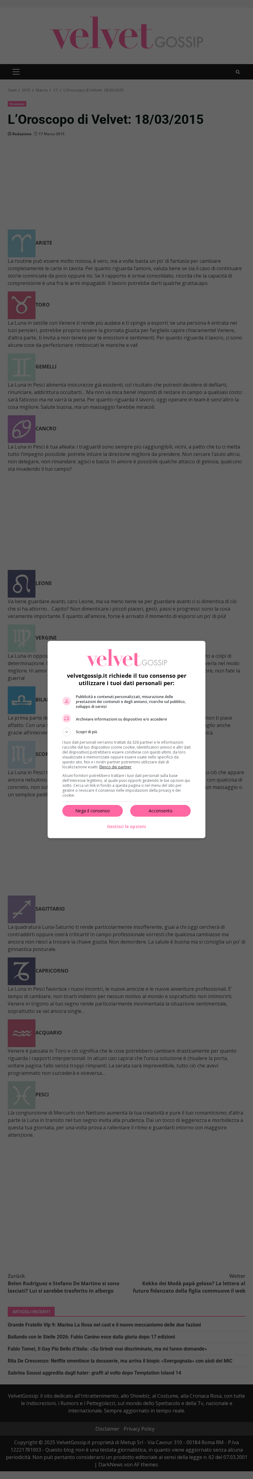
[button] (126, 732)
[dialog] (126, 739)
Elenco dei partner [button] (115, 767)
